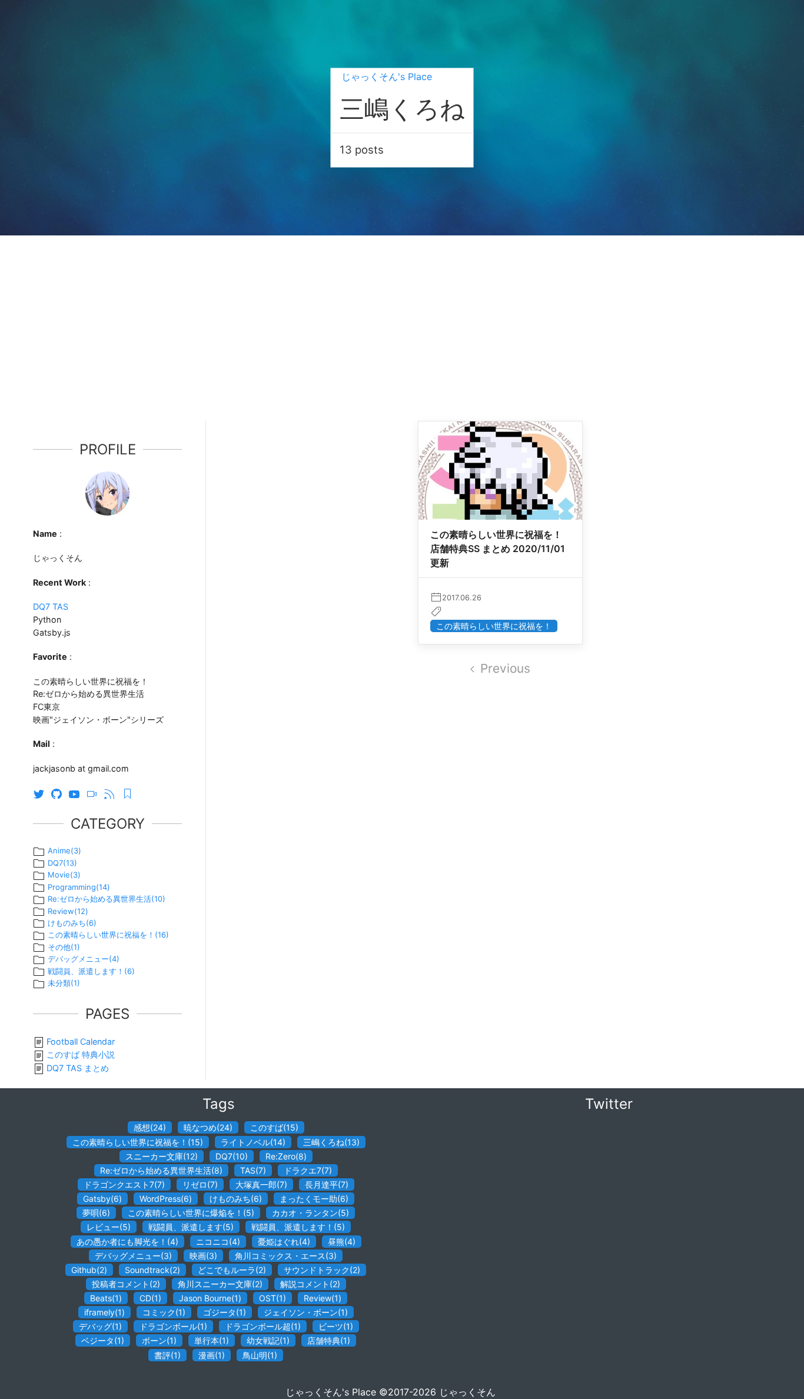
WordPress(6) (165, 1199)
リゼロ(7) (200, 1184)
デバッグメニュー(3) (133, 1256)
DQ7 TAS (50, 607)
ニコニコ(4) (218, 1242)
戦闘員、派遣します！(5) (298, 1227)
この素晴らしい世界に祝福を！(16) (108, 934)
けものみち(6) (72, 923)
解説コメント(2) (310, 1284)
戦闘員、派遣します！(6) (91, 971)
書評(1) (167, 1355)
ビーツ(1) (335, 1326)
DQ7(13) (62, 863)
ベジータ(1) (102, 1340)
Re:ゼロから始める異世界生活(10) (106, 898)
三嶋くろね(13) (331, 1142)
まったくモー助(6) (314, 1199)
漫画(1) (211, 1355)
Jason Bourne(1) (210, 1298)
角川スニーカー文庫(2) (220, 1284)
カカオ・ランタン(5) (310, 1213)
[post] (500, 503)
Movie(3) (64, 874)
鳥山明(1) (259, 1355)
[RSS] (112, 793)
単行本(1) (211, 1340)
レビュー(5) (109, 1227)
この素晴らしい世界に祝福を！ (493, 626)
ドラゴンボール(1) (173, 1326)
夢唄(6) (96, 1213)
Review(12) (68, 911)
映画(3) (203, 1256)
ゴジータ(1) (224, 1312)
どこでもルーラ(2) (232, 1270)
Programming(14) (79, 887)
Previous (505, 668)
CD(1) (150, 1298)
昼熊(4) (342, 1242)
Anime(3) (64, 850)
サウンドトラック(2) (322, 1270)
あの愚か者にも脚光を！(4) (127, 1242)
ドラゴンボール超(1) (263, 1326)
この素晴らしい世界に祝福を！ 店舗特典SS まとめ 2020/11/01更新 (497, 549)
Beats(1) (106, 1298)
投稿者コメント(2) (126, 1284)
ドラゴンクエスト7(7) (124, 1184)
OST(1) (272, 1298)
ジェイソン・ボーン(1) (306, 1312)
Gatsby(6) (102, 1199)
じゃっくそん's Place (386, 76)
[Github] (59, 793)
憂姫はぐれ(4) (284, 1242)
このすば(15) (274, 1127)
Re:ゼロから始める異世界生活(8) (161, 1170)
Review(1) (322, 1298)
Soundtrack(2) (152, 1270)
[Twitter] (42, 793)
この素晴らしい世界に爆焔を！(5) (191, 1213)
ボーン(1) (159, 1340)
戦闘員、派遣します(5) (191, 1227)
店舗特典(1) (328, 1340)
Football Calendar (80, 1041)
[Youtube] (77, 793)
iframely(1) (104, 1312)
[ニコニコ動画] (95, 793)
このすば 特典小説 (80, 1054)
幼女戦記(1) (268, 1340)
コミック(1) (163, 1312)
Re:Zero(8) (286, 1156)
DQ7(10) (231, 1156)
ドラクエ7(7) (308, 1170)
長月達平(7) (326, 1184)
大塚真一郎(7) (261, 1184)
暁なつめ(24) (208, 1127)
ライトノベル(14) (253, 1142)
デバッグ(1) (100, 1326)
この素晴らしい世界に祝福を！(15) (137, 1142)
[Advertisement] (402, 323)
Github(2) (89, 1270)
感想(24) (150, 1127)
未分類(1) (64, 983)
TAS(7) (253, 1170)
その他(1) (64, 947)
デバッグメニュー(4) (83, 958)
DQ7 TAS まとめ (77, 1068)
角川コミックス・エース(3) (286, 1256)
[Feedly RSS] (130, 793)
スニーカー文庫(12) (161, 1156)
